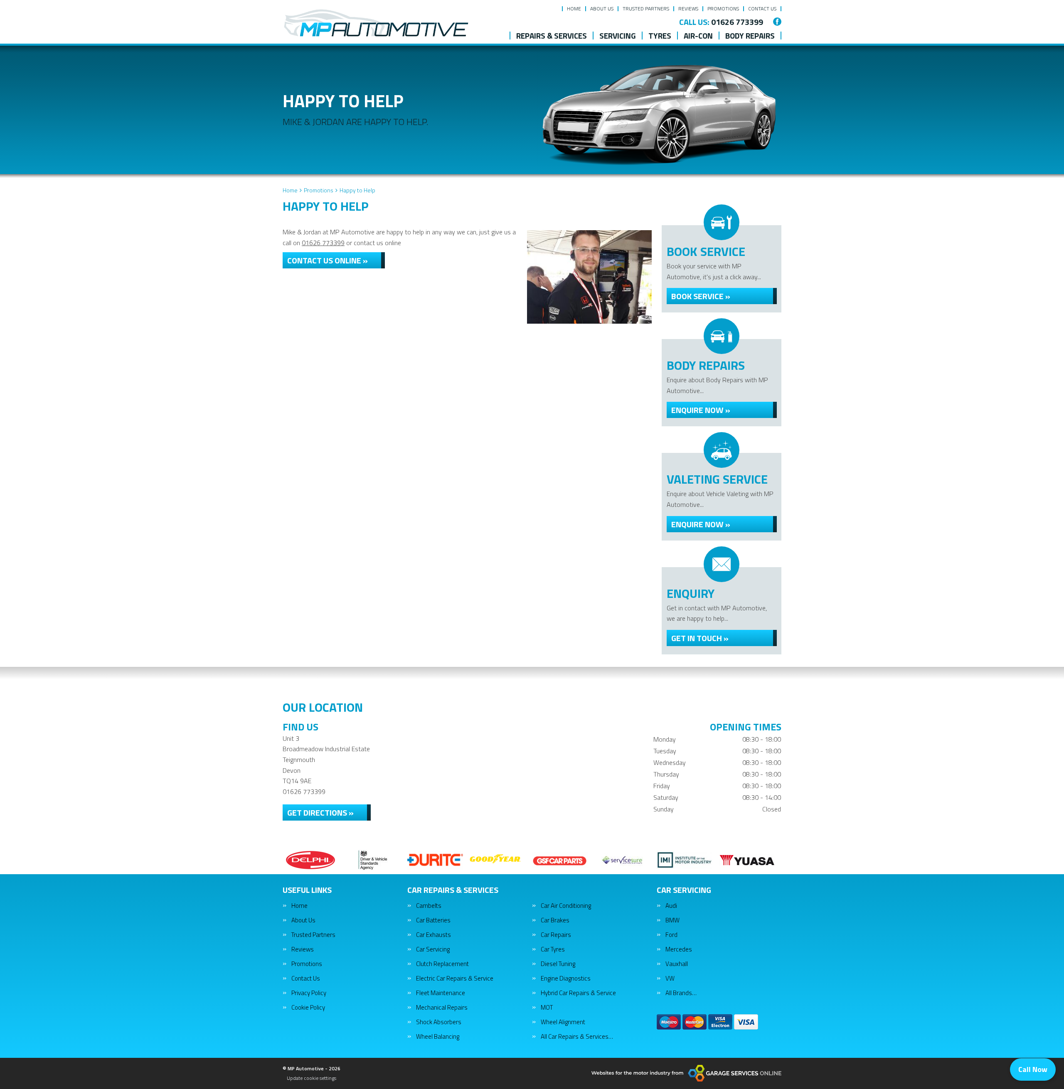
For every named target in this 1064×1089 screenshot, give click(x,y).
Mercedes (678, 949)
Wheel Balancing (437, 1036)
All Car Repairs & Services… (577, 1036)
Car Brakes (555, 920)
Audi (671, 905)
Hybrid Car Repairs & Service (578, 993)
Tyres (659, 35)
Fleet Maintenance (440, 993)
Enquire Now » (700, 409)
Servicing (617, 35)
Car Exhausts (433, 935)
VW (670, 978)
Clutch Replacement (442, 964)
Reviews (688, 8)
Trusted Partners (646, 8)
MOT (547, 1007)
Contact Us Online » (327, 260)
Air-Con (698, 35)
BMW (672, 920)
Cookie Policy (308, 1007)
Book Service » (700, 296)
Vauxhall (676, 964)
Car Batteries (433, 920)
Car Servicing (433, 949)
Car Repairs (556, 935)
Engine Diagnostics (566, 978)
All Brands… (681, 993)
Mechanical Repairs (442, 1007)
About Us (601, 8)
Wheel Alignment (563, 1022)
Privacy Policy (308, 993)
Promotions (723, 8)
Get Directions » (320, 812)
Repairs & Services (551, 35)
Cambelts (428, 905)
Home (574, 8)
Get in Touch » (700, 638)
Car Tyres (553, 949)
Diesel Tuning (558, 964)
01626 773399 (721, 22)
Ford (671, 935)
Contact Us (762, 8)
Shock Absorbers (438, 1022)
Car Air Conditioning (566, 905)
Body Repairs (750, 35)
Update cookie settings (311, 1078)
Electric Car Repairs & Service (454, 978)
